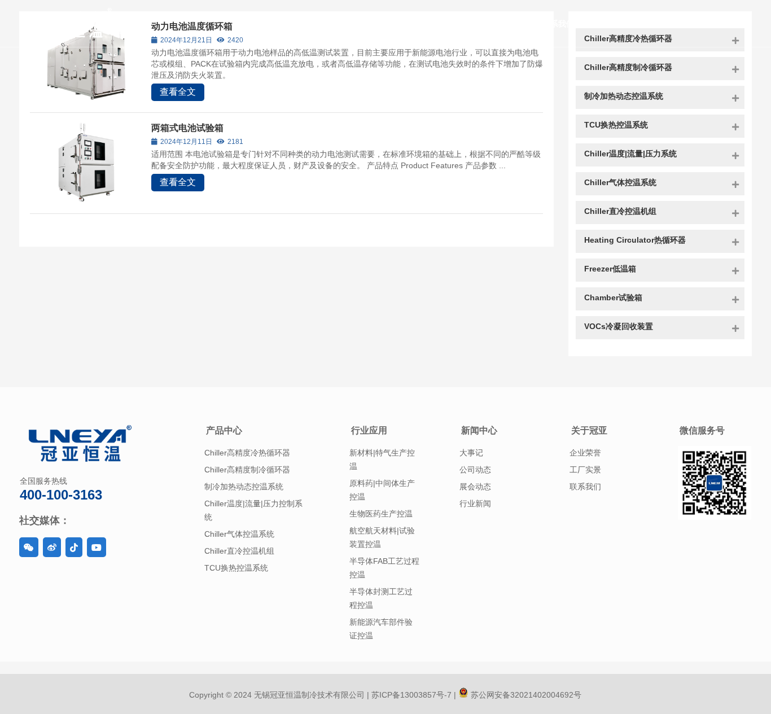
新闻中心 (479, 430)
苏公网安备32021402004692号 (524, 694)
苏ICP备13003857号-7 (410, 694)
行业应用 (369, 430)
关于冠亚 (589, 430)
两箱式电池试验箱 (187, 128)
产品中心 (224, 430)
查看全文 (178, 92)
